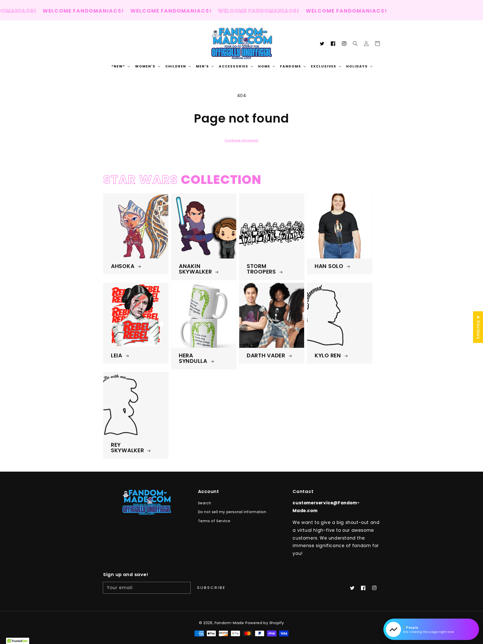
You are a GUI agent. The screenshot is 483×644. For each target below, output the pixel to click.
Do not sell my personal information (232, 511)
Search (204, 503)
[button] (355, 43)
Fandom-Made (229, 622)
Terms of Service (214, 520)
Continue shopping (241, 140)
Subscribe (211, 587)
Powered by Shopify (264, 622)
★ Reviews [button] (478, 327)
